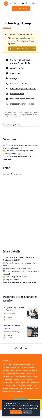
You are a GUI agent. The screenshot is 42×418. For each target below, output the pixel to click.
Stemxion (7, 27)
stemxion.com (17, 93)
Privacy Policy (31, 408)
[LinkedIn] (23, 3)
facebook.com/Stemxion (22, 98)
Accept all (16, 412)
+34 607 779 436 (18, 83)
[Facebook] (19, 3)
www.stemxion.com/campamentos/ (20, 282)
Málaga (13, 78)
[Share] (26, 3)
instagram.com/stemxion (22, 103)
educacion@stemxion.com (23, 88)
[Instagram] (15, 3)
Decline (27, 412)
